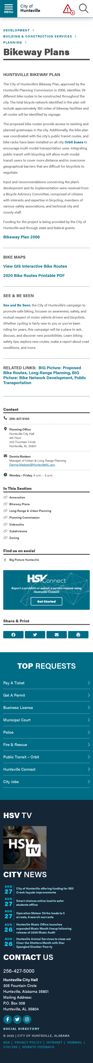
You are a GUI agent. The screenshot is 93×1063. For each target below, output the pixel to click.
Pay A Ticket (13, 682)
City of (30, 8)
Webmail (74, 1042)
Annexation (17, 497)
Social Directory (21, 1028)
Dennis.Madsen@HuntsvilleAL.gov (32, 465)
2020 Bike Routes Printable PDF (34, 275)
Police (8, 732)
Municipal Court (16, 719)
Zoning (14, 538)
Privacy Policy (28, 1042)
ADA (6, 1042)
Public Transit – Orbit (21, 756)
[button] (68, 8)
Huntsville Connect (19, 769)
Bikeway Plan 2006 (21, 237)
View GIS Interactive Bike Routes (35, 266)
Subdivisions (18, 531)
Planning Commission (24, 517)
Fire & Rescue (15, 744)
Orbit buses (74, 141)
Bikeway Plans (19, 504)
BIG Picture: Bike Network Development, (41, 374)
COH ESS (10, 1047)
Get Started (46, 601)
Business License (18, 707)
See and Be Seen (16, 305)
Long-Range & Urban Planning (30, 510)
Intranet (54, 1042)
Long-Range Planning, (50, 372)
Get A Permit (14, 695)
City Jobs (11, 781)
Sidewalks (16, 524)
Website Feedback (38, 1047)
